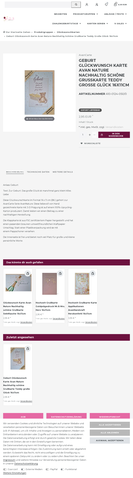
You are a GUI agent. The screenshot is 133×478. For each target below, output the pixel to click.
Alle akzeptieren (110, 425)
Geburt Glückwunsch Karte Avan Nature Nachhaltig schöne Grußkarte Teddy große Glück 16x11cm (16, 385)
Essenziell (13, 469)
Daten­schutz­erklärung (26, 463)
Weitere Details (63, 172)
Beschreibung (15, 172)
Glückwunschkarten (68, 32)
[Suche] (76, 5)
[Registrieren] (97, 4)
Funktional (71, 469)
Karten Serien (96, 23)
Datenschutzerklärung (66, 417)
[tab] (15, 172)
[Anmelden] (87, 4)
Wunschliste (92, 143)
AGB (23, 417)
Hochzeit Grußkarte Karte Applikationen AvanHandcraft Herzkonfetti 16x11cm (82, 308)
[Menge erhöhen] (89, 135)
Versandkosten (114, 127)
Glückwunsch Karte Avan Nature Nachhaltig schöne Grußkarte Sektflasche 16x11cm (17, 308)
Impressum (9, 460)
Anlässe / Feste (114, 14)
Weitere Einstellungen (14, 473)
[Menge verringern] (94, 135)
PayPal (54, 469)
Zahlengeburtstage (65, 23)
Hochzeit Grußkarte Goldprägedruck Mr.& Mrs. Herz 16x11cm (50, 306)
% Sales (119, 23)
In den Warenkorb (116, 134)
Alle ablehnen (110, 433)
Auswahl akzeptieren (110, 440)
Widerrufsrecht (109, 417)
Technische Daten (38, 172)
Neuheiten (60, 14)
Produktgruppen (84, 14)
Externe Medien (34, 469)
